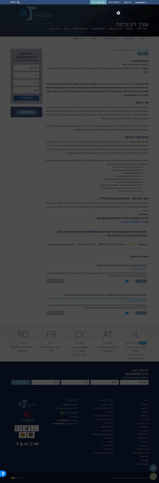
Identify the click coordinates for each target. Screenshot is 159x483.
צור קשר (127, 2)
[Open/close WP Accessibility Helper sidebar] (3, 474)
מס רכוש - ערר (98, 2)
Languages (140, 2)
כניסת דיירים (114, 2)
